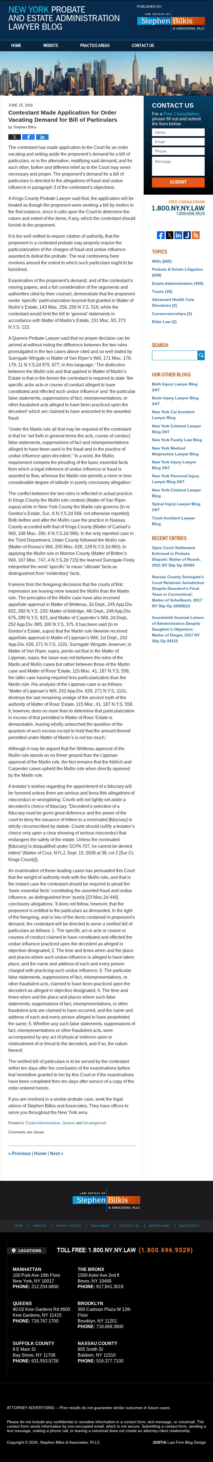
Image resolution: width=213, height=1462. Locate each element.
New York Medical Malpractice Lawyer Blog (175, 451)
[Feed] (195, 235)
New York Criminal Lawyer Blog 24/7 (176, 429)
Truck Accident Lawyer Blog (173, 521)
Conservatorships (172, 313)
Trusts (162, 291)
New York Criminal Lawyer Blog (176, 493)
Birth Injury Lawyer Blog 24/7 (175, 387)
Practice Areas (95, 46)
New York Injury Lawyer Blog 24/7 (174, 465)
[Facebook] (160, 235)
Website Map (159, 1225)
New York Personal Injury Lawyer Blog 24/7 (175, 479)
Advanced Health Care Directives (173, 302)
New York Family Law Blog (177, 440)
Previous (19, 1153)
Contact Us (143, 46)
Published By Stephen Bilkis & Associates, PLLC (171, 18)
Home (16, 46)
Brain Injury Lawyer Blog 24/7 (175, 401)
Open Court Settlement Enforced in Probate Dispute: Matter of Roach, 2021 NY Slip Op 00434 (176, 556)
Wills (162, 261)
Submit (178, 182)
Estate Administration (43, 1123)
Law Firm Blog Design (179, 1442)
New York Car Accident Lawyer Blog (173, 415)
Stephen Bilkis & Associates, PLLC (70, 1442)
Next (56, 1153)
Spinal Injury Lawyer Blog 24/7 (176, 507)
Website (50, 46)
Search (201, 355)
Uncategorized (94, 1123)
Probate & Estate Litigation (177, 272)
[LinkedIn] (178, 235)
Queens (68, 1123)
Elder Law (164, 321)
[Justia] (187, 235)
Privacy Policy (68, 1225)
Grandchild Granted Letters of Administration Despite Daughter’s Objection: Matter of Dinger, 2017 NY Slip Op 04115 (178, 629)
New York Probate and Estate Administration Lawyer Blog (63, 20)
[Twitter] (169, 235)
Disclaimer (100, 1225)
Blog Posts (189, 1225)
